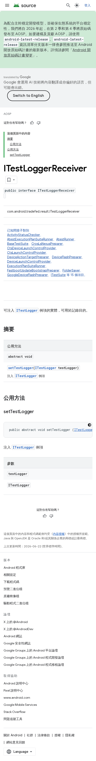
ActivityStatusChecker (23, 235)
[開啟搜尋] (68, 5)
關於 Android (13, 735)
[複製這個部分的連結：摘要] (18, 329)
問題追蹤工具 (13, 719)
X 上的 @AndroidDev (18, 629)
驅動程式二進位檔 (16, 603)
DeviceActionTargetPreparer (28, 257)
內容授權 (59, 534)
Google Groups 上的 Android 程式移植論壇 (34, 665)
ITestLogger (27, 310)
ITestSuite (58, 275)
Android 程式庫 (14, 568)
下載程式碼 (11, 582)
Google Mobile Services (20, 705)
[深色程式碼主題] (89, 425)
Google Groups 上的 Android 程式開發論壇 (34, 657)
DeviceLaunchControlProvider (29, 262)
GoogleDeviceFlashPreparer (27, 275)
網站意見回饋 (15, 742)
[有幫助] (32, 123)
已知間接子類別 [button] (47, 252)
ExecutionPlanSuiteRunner (26, 266)
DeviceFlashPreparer (67, 257)
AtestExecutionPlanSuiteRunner (30, 239)
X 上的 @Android (16, 622)
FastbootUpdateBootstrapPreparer (33, 270)
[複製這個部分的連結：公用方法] (29, 398)
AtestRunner (65, 239)
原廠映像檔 (11, 596)
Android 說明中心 (16, 683)
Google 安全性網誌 (17, 643)
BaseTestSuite (17, 244)
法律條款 (44, 735)
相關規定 (10, 575)
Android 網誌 (13, 636)
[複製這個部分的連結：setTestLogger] (38, 412)
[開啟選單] (7, 5)
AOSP (7, 114)
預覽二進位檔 (13, 589)
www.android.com (17, 698)
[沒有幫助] (38, 123)
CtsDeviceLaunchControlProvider (31, 248)
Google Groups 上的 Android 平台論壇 (31, 650)
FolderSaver (71, 270)
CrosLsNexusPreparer (47, 244)
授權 (57, 735)
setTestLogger (20, 368)
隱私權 (70, 735)
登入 (87, 5)
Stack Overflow (14, 712)
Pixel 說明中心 (13, 690)
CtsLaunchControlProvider (26, 253)
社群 (30, 735)
